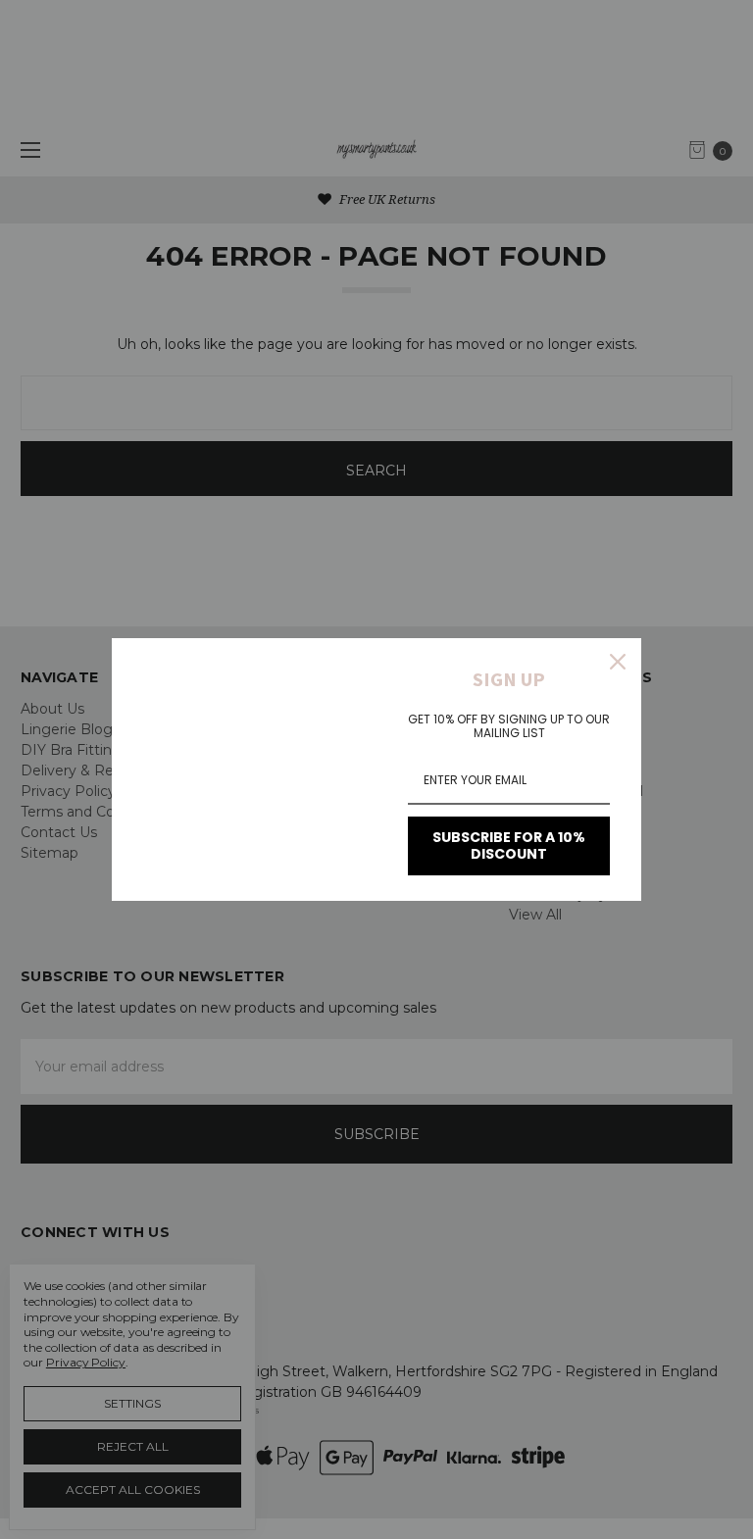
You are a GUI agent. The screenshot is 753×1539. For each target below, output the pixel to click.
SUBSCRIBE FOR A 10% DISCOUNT (508, 845)
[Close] (617, 661)
